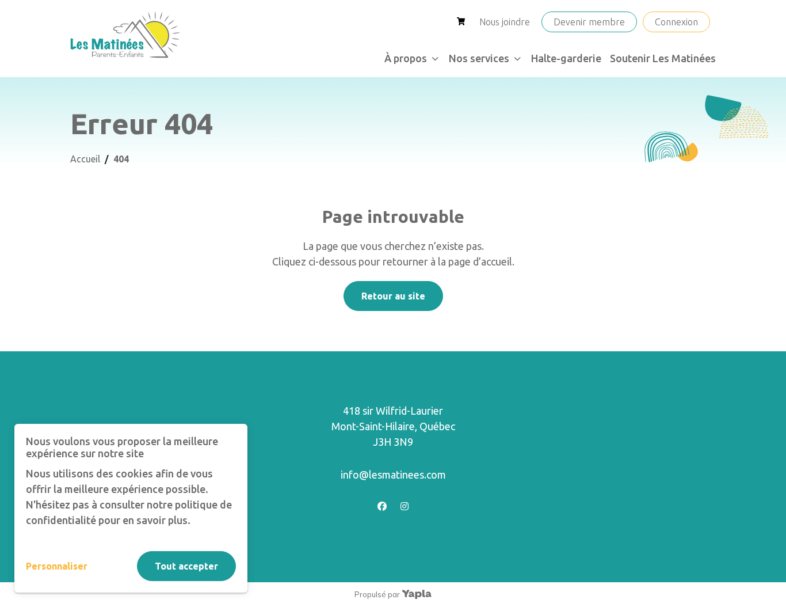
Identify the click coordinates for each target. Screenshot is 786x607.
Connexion (676, 22)
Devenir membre (589, 22)
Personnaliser (56, 566)
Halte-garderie (566, 58)
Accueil (85, 159)
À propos (405, 58)
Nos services (479, 58)
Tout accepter (186, 566)
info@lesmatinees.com (393, 474)
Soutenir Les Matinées (663, 58)
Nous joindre (504, 22)
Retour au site (393, 296)
